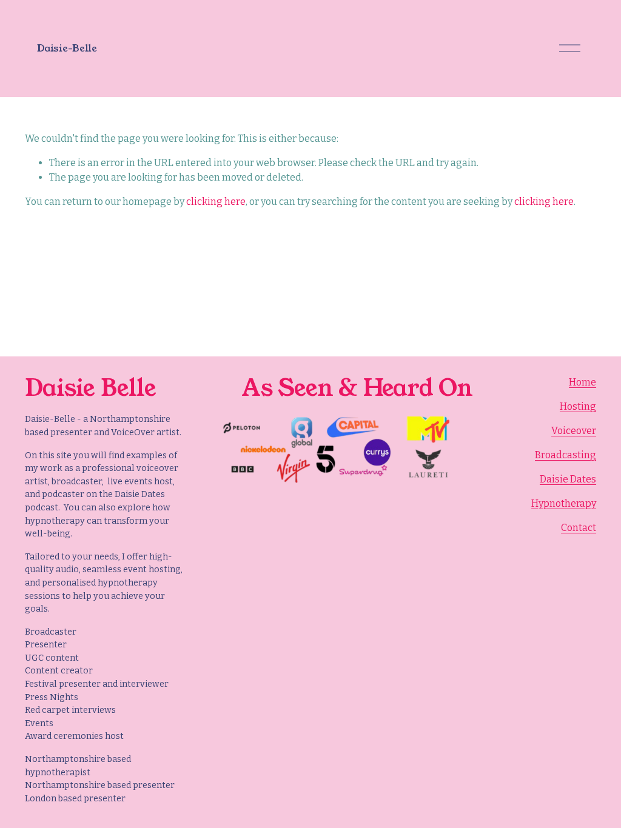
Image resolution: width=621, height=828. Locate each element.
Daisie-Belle (66, 48)
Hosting (578, 406)
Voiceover (573, 430)
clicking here (216, 201)
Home (582, 382)
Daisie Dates (568, 479)
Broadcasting (565, 455)
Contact (578, 527)
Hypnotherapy (563, 503)
